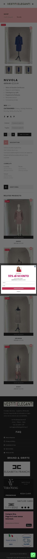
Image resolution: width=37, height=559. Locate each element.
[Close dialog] (35, 266)
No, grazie (18, 291)
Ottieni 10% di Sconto (18, 288)
